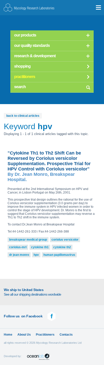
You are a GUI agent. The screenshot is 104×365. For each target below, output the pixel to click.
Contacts (66, 334)
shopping (22, 66)
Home (8, 334)
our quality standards (32, 45)
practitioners (24, 76)
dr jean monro (19, 255)
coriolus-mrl (18, 247)
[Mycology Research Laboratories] (29, 7)
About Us (24, 334)
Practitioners (45, 334)
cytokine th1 (40, 247)
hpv (36, 255)
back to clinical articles (22, 116)
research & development (35, 56)
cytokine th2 (62, 247)
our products (25, 35)
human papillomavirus (59, 255)
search (88, 86)
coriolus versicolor (65, 239)
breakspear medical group (28, 239)
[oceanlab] (38, 357)
